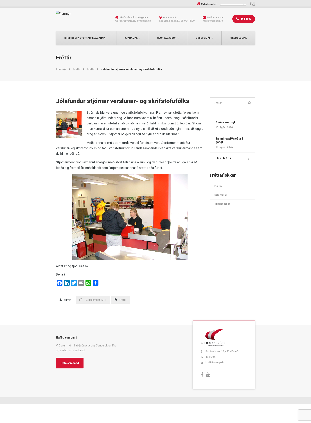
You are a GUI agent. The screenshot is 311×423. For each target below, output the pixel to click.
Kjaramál (131, 38)
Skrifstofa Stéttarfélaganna (84, 38)
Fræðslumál (238, 38)
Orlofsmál (203, 38)
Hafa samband (70, 363)
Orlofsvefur (209, 4)
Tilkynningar (222, 203)
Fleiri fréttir (223, 158)
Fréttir (123, 299)
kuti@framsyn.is (215, 362)
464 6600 (245, 18)
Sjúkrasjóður (166, 38)
